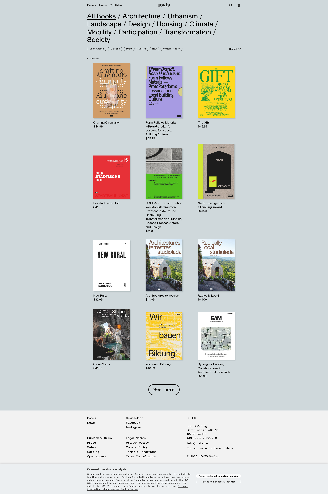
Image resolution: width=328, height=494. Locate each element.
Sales (91, 447)
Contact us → (197, 448)
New (154, 49)
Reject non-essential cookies (218, 482)
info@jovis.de (197, 443)
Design (139, 24)
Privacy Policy (137, 442)
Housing (170, 24)
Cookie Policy (137, 447)
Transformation (187, 32)
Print (129, 49)
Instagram (133, 427)
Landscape (104, 24)
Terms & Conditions (141, 451)
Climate (201, 24)
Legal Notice (136, 438)
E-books (115, 49)
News (103, 5)
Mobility (99, 32)
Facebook (133, 422)
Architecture (142, 16)
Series (142, 49)
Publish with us (99, 438)
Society (98, 40)
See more (164, 389)
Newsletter (134, 418)
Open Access (97, 49)
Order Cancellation (141, 456)
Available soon (171, 49)
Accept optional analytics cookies (218, 476)
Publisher (116, 5)
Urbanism (182, 16)
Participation (137, 32)
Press (91, 442)
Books (91, 5)
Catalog (93, 451)
